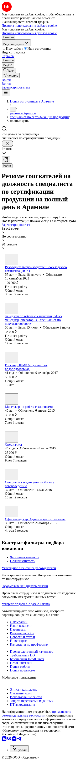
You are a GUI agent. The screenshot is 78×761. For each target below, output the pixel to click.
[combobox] (21, 134)
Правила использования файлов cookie (29, 33)
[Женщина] (11, 259)
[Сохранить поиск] (6, 160)
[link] (9, 70)
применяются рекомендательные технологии (36, 713)
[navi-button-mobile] (6, 92)
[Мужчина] (11, 357)
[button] (6, 80)
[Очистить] (7, 143)
